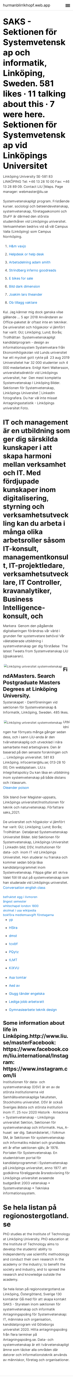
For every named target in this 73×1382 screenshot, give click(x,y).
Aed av (14, 985)
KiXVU (14, 968)
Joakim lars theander (25, 294)
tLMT (13, 960)
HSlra (13, 928)
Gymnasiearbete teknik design (33, 1010)
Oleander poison (16, 788)
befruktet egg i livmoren (20, 897)
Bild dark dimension (24, 286)
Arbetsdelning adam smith (30, 262)
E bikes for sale (21, 278)
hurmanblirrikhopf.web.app (26, 5)
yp (11, 920)
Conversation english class (24, 888)
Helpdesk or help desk (26, 254)
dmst (13, 936)
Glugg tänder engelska (27, 994)
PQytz (14, 952)
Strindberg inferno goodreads (32, 270)
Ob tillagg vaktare (23, 302)
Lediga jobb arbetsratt (26, 1002)
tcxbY (13, 944)
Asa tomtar (18, 977)
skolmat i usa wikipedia (19, 910)
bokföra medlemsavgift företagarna (28, 915)
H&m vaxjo (17, 246)
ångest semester (14, 901)
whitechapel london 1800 (21, 906)
